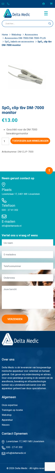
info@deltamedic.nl (11, 225)
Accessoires (31, 34)
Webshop (16, 34)
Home (5, 34)
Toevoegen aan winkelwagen (30, 140)
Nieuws (6, 424)
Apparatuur (7, 420)
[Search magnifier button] (50, 23)
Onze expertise (10, 405)
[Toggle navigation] (46, 13)
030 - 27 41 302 (10, 210)
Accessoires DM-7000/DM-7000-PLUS (25, 38)
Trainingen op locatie (12, 410)
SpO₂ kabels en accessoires (20, 41)
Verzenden (14, 319)
